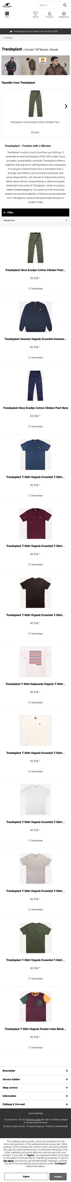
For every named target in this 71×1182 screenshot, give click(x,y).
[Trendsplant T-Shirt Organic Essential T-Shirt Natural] (35, 730)
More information (35, 1166)
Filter (10, 212)
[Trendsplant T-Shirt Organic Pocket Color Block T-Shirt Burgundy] (35, 1006)
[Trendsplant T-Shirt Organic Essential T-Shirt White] (35, 799)
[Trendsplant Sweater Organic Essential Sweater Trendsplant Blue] (35, 316)
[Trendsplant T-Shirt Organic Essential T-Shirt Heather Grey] (35, 868)
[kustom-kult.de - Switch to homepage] (18, 5)
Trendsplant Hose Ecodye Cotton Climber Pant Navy (35, 408)
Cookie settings (35, 1113)
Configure (58, 1177)
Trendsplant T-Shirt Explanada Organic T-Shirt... (36, 684)
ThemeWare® (61, 1126)
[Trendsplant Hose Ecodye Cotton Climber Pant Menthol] (35, 103)
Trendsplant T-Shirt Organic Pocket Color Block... (35, 1029)
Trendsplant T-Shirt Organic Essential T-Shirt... (35, 477)
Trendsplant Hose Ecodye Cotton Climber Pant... (35, 122)
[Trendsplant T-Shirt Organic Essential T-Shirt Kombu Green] (35, 937)
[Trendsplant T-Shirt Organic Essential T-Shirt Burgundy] (35, 523)
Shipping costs (33, 1119)
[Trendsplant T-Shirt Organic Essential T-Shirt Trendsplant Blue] (35, 454)
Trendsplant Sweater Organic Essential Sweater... (35, 339)
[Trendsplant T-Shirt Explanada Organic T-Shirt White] (35, 661)
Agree (26, 1176)
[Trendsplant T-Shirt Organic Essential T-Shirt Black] (35, 592)
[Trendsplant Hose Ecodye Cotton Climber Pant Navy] (35, 385)
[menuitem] (64, 15)
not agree (8, 1160)
